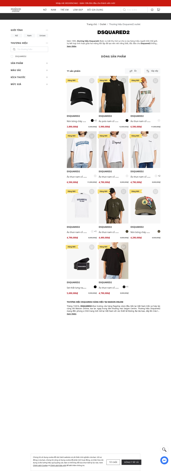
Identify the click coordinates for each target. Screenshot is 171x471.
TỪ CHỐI (113, 462)
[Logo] (16, 9)
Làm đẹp (78, 9)
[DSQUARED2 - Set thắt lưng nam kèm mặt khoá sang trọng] (82, 260)
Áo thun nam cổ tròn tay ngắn (114, 287)
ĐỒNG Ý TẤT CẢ (131, 462)
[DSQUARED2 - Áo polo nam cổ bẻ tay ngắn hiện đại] (114, 94)
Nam (53, 9)
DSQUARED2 (20, 56)
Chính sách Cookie (40, 465)
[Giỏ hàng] (158, 9)
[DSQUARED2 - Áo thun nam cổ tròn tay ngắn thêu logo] (114, 149)
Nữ (45, 9)
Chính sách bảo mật (58, 465)
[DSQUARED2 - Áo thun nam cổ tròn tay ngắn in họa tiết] (145, 94)
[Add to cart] (91, 80)
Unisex (42, 35)
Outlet (103, 24)
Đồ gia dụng (95, 9)
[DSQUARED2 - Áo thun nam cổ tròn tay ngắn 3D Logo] (82, 149)
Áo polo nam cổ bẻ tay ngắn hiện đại (117, 121)
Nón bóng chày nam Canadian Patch (149, 232)
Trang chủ (92, 24)
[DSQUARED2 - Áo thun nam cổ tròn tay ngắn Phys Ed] (114, 205)
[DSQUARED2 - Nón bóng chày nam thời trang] (82, 94)
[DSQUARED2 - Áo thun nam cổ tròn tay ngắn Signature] (145, 149)
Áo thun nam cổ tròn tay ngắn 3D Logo (86, 176)
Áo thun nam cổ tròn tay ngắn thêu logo (119, 176)
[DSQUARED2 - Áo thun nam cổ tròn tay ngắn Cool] (82, 205)
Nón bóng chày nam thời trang (82, 121)
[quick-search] (164, 450)
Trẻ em (65, 9)
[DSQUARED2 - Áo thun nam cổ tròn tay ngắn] (114, 260)
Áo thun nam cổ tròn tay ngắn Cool (84, 232)
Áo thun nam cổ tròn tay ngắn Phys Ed (118, 232)
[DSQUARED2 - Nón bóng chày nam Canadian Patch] (145, 205)
